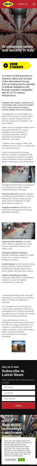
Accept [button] (21, 459)
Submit (18, 405)
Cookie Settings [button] (10, 459)
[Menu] (33, 4)
